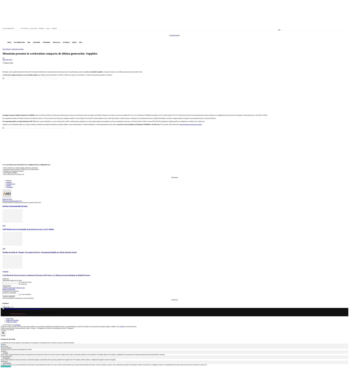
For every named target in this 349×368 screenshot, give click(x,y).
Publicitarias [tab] (4, 361)
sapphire (8, 185)
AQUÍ (122, 326)
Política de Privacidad (9, 289)
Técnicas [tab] (3, 344)
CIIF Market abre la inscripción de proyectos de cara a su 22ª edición (28, 229)
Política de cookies (11, 322)
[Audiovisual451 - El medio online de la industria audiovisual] (174, 36)
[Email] (32, 66)
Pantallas (5, 272)
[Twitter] (285, 27)
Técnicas (5, 346)
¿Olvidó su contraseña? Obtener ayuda (14, 288)
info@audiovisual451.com (18, 313)
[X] (12, 66)
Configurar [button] (4, 330)
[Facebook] (279, 27)
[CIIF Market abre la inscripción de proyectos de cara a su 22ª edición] (12, 224)
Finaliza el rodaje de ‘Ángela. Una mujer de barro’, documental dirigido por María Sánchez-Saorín (40, 252)
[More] (45, 66)
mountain (9, 182)
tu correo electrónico (25, 294)
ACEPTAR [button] (10, 330)
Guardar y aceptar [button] (6, 366)
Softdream (17, 325)
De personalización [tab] (6, 356)
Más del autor (23, 206)
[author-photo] (7, 197)
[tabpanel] (174, 349)
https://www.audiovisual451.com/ (12, 201)
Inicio (4, 49)
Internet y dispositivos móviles (15, 49)
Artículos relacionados (10, 206)
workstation (9, 187)
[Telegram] (38, 66)
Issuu (279, 29)
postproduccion (10, 184)
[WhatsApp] (19, 66)
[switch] (1, 352)
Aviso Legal (9, 318)
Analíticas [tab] (3, 351)
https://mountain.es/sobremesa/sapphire (191, 124)
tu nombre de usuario (25, 282)
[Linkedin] (283, 27)
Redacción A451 (7, 59)
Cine (4, 226)
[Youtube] (287, 27)
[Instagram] (281, 27)
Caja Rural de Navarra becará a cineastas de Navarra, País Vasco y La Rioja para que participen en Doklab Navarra (46, 275)
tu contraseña (23, 284)
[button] (344, 42)
